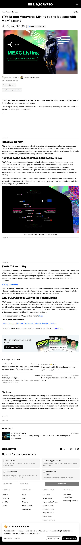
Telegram (12, 323)
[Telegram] (13, 26)
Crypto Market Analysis (51, 502)
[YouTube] (3, 26)
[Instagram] (23, 26)
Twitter (4, 323)
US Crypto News (48, 509)
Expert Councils (27, 506)
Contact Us (5, 498)
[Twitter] (8, 26)
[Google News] (78, 449)
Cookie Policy (34, 533)
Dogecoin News (48, 513)
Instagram (29, 323)
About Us (5, 502)
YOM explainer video (10, 284)
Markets (25, 502)
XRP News (46, 495)
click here (59, 328)
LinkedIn (37, 323)
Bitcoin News (47, 498)
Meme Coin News (49, 520)
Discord (20, 323)
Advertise (5, 495)
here (41, 316)
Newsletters (26, 509)
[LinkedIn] (18, 26)
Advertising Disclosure (70, 501)
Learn (24, 498)
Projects (15, 12)
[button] (21, 463)
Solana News (47, 516)
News (24, 495)
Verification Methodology (67, 496)
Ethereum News (48, 506)
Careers (4, 506)
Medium (53, 323)
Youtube (45, 323)
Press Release (6, 12)
